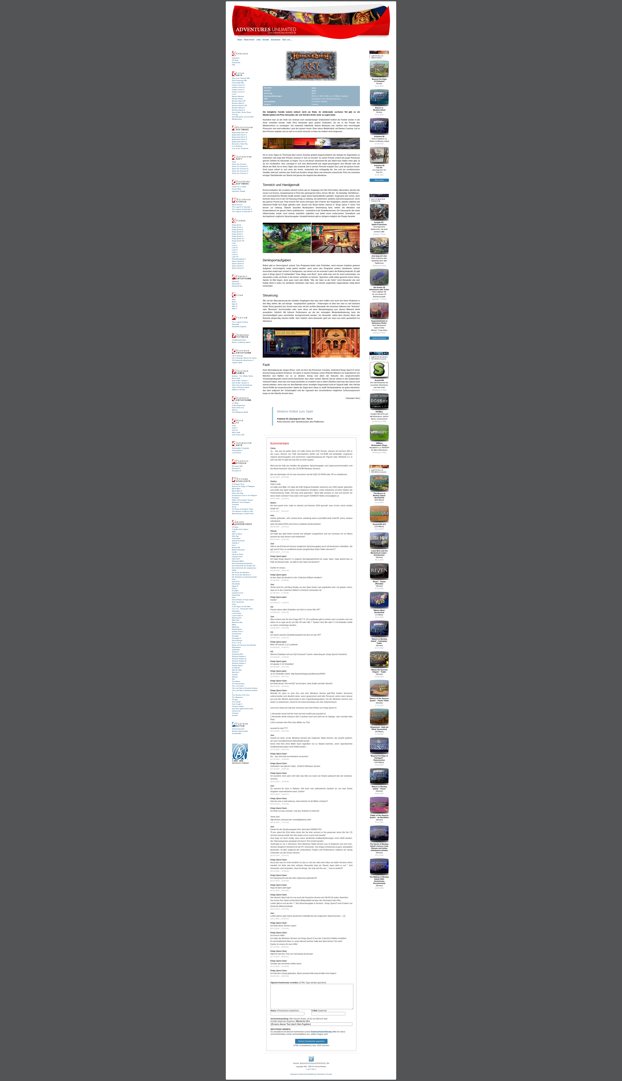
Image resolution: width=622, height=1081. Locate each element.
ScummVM (379, 380)
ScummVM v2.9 (379, 524)
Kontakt (329, 1074)
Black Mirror (236, 489)
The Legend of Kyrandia (241, 207)
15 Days (235, 527)
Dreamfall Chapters (239, 326)
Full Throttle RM (238, 83)
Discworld (235, 281)
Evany (234, 588)
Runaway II (236, 468)
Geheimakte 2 (237, 450)
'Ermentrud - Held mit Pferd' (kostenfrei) (379, 728)
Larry (234, 243)
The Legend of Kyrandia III (242, 211)
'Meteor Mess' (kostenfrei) (379, 611)
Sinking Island (237, 665)
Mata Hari (235, 620)
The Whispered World (240, 412)
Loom (234, 94)
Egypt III (235, 586)
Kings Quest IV (237, 232)
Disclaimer (321, 1074)
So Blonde (236, 668)
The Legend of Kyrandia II (242, 209)
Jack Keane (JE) (238, 435)
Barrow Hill (236, 547)
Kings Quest (236, 225)
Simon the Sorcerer (239, 164)
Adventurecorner (238, 729)
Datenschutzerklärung (321, 1032)
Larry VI (235, 254)
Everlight (235, 590)
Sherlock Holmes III (239, 659)
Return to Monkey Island (241, 342)
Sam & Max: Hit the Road (241, 112)
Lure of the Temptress (240, 148)
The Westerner (237, 697)
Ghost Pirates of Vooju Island (243, 600)
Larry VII (235, 257)
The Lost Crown (238, 686)
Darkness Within (238, 561)
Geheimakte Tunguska (240, 448)
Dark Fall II (236, 559)
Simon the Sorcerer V (240, 173)
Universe (235, 713)
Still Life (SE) (237, 670)
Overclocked (236, 634)
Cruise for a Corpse (239, 187)
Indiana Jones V (238, 89)
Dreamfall (235, 324)
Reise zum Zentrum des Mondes (244, 645)
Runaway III (236, 471)
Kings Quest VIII (238, 241)
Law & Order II (237, 615)
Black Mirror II (237, 491)
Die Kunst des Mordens (240, 572)
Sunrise (235, 674)
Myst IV (234, 306)
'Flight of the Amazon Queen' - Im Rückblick (379, 816)
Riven (234, 302)
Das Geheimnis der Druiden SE (243, 566)
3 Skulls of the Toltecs (240, 529)
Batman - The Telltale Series (242, 376)
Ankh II (234, 428)
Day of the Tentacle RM (240, 78)
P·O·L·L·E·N (236, 643)
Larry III (235, 247)
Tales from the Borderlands (242, 385)
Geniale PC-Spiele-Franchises (379, 223)
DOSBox (379, 412)
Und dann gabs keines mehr (242, 708)
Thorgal (235, 699)
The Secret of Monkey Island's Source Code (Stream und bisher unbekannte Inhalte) (379, 847)
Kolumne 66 (379, 136)
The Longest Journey (240, 322)
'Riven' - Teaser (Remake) (379, 583)
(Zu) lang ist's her (379, 256)
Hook (234, 604)
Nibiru (234, 625)
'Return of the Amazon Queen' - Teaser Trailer (379, 699)
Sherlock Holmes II (239, 656)
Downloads (236, 62)
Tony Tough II (237, 704)
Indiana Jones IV (238, 87)
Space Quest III (238, 261)
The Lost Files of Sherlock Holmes (244, 688)
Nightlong (235, 627)
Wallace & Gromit (238, 389)
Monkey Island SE (239, 101)
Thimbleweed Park (239, 340)
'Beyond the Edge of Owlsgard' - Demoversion (379, 758)
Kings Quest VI (237, 236)
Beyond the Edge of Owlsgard (243, 486)
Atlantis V (235, 543)
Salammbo (236, 649)
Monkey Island (237, 99)
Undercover (236, 711)
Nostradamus (237, 629)
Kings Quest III (237, 229)
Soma (234, 507)
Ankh (234, 425)
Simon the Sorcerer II (240, 166)
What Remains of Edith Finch (243, 513)
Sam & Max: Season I (240, 380)
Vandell (234, 715)
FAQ (233, 65)
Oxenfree (235, 504)
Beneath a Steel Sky (240, 144)
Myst (233, 299)
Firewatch (235, 498)
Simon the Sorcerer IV (240, 171)
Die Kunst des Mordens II (241, 575)
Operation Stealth (238, 191)
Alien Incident (237, 534)
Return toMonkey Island (379, 109)
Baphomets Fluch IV (239, 139)
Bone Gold (236, 378)
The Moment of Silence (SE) (242, 511)
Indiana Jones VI (238, 92)
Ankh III (235, 430)
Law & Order (236, 613)
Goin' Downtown (238, 602)
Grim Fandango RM (239, 80)
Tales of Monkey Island (240, 387)
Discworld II (236, 284)
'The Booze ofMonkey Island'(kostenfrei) (379, 495)
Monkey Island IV (238, 110)
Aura (234, 545)
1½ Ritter (235, 403)
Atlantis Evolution (238, 541)
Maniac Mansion (238, 96)
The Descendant (238, 684)
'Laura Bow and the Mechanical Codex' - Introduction (379, 553)
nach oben (311, 1069)
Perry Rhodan (237, 640)
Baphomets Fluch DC (240, 132)
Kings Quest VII (238, 238)
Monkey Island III (238, 108)
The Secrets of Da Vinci (241, 695)
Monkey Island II (238, 103)
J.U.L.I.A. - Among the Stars (242, 609)
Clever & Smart (237, 554)
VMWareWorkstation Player (379, 444)
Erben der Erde (237, 493)
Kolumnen (236, 58)
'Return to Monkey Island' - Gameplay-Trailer (379, 641)
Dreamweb (236, 584)
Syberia (235, 677)
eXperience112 (237, 593)
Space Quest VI (238, 268)
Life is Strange (237, 356)
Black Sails (236, 432)
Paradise (235, 636)
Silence (234, 410)
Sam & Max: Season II (240, 383)
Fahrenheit (236, 595)
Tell (233, 679)
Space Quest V (237, 266)
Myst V (234, 308)
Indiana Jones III (238, 85)
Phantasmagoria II (239, 259)
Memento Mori (237, 622)
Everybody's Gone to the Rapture (244, 495)
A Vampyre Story (238, 484)
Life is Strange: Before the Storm (244, 358)
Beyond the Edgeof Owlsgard (379, 80)
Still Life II (235, 672)
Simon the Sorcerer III (240, 169)
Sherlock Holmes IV (239, 661)
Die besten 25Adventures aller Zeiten (379, 288)
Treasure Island (238, 706)
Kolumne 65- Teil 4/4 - (379, 167)
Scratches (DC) (237, 654)
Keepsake (236, 611)
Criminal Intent (237, 556)
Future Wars (236, 189)
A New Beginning (238, 405)
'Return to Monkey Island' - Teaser (379, 788)
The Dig (235, 114)
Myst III (234, 304)
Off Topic (235, 60)
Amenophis (236, 538)
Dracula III (236, 581)
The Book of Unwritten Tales (242, 509)
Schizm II (235, 652)
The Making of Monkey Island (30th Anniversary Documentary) (379, 880)
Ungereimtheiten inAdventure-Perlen (379, 322)
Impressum (294, 1074)
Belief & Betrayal (238, 550)
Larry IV (235, 250)
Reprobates (236, 647)
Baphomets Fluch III (239, 137)
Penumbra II (236, 638)
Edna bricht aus (238, 407)
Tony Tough (236, 702)
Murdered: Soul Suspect (241, 502)
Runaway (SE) (237, 466)
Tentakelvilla (236, 733)
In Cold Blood (237, 146)
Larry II (234, 245)
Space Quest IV (238, 263)
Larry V (234, 252)
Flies (233, 597)
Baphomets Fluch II (239, 135)
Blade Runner (237, 205)
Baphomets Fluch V (239, 141)
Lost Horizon (236, 453)
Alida (234, 531)
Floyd (234, 162)
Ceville (234, 552)
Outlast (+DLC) (237, 631)
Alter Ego (235, 536)
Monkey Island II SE (239, 105)
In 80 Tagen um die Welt (241, 606)
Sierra (314, 88)
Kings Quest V (237, 234)
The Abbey (236, 681)
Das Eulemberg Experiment (242, 563)
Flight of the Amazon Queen (242, 500)
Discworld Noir (237, 286)
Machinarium (236, 618)
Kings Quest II (237, 227)
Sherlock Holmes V (239, 663)
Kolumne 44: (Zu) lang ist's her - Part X (294, 419)
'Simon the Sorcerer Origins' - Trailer (379, 671)
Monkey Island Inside (240, 731)
